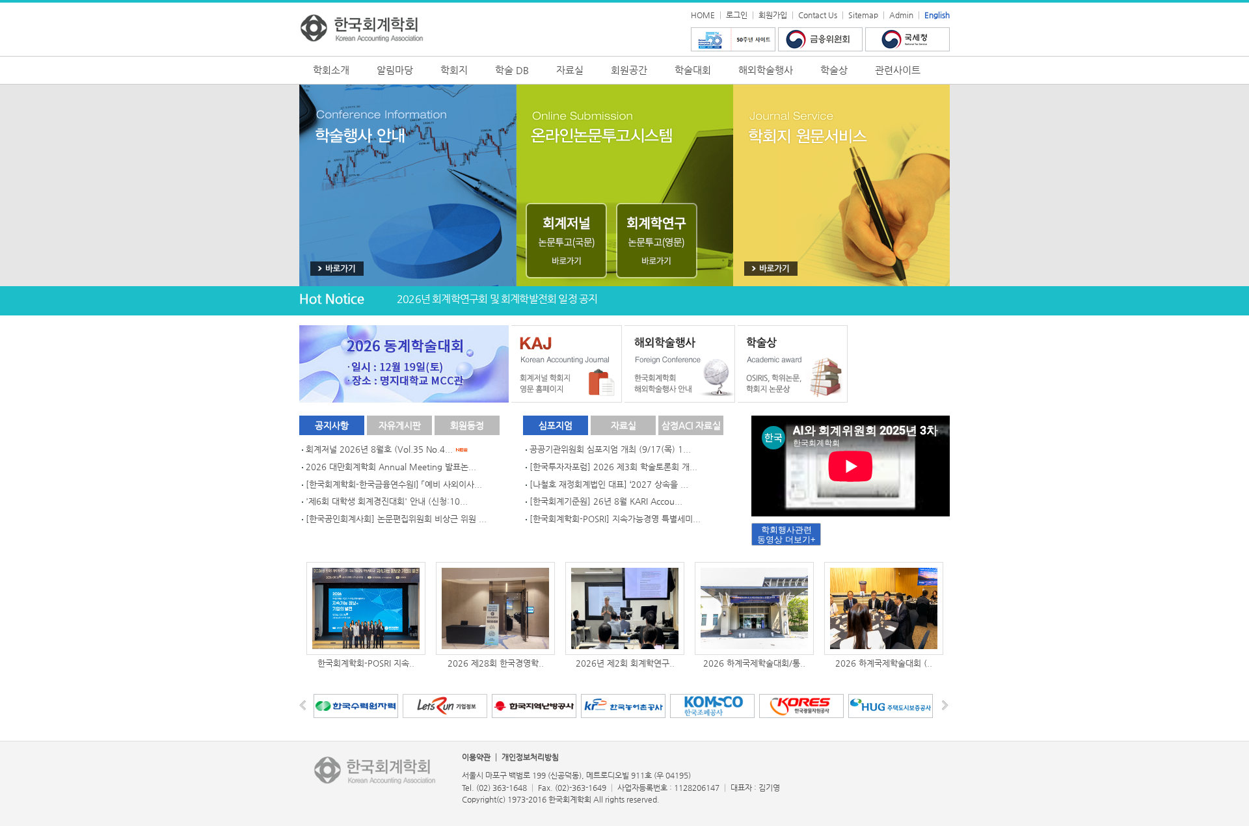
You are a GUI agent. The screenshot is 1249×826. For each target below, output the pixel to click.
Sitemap (863, 15)
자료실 (570, 69)
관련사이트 (897, 69)
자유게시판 (400, 425)
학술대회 (693, 69)
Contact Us (817, 15)
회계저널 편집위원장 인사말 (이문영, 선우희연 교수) (504, 299)
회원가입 (773, 15)
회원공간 (629, 69)
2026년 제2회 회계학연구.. (625, 663)
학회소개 (331, 69)
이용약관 (476, 757)
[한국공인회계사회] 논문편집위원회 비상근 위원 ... (396, 519)
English (937, 15)
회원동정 (467, 425)
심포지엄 (555, 425)
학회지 (454, 69)
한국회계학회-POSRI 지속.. (365, 663)
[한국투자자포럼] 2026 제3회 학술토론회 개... (613, 467)
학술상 (834, 69)
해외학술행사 (765, 69)
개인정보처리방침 (530, 757)
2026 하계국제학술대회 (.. (883, 663)
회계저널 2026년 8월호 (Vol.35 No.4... (380, 449)
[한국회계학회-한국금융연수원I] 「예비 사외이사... (394, 484)
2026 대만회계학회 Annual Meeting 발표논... (391, 467)
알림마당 (395, 69)
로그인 (736, 15)
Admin (901, 15)
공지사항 (332, 425)
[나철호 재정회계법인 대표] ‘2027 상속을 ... (609, 484)
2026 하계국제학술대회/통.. (754, 663)
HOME (703, 15)
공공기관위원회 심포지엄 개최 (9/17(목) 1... (610, 449)
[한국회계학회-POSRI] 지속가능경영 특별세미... (615, 519)
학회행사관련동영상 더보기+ (786, 535)
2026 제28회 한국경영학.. (496, 663)
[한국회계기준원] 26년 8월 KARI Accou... (606, 501)
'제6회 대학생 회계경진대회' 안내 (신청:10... (387, 501)
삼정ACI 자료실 (691, 425)
